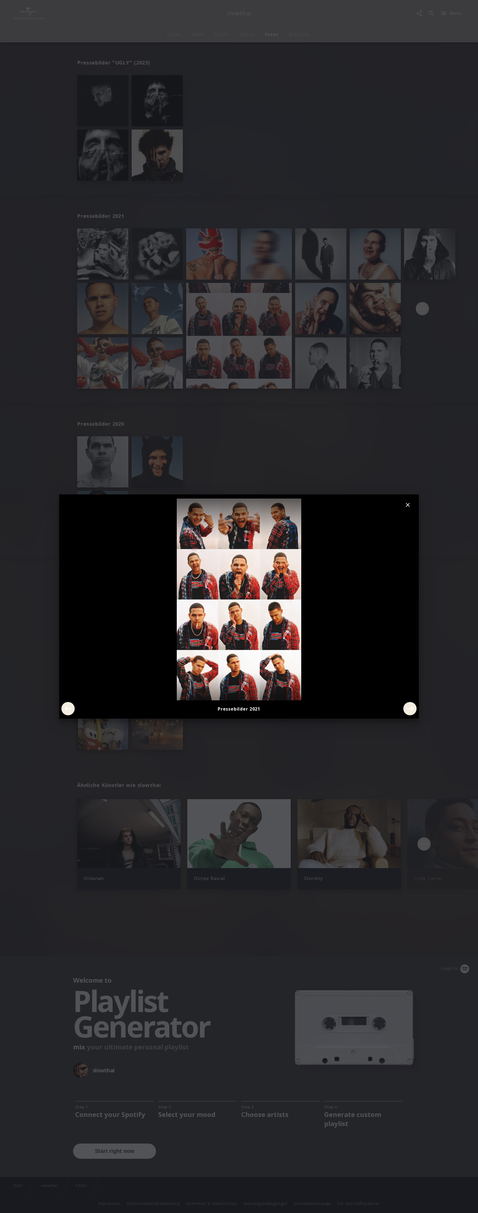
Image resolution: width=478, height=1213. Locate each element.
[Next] (410, 708)
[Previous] (68, 708)
